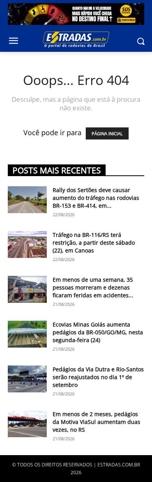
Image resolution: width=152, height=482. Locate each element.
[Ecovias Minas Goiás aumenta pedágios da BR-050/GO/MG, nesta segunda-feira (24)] (27, 334)
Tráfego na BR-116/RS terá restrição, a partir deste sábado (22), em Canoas (94, 242)
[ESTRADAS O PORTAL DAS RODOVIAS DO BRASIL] (76, 39)
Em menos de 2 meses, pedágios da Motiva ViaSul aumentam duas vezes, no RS (96, 421)
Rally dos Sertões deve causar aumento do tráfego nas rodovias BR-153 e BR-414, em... (96, 197)
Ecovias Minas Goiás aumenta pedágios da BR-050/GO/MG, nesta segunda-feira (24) (98, 332)
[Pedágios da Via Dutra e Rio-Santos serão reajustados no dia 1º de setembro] (27, 378)
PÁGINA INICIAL (107, 133)
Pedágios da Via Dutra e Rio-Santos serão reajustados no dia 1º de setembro (98, 376)
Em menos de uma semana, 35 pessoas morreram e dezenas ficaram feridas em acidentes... (93, 287)
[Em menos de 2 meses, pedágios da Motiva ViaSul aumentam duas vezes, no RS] (27, 423)
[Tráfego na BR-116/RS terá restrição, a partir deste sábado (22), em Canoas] (27, 244)
